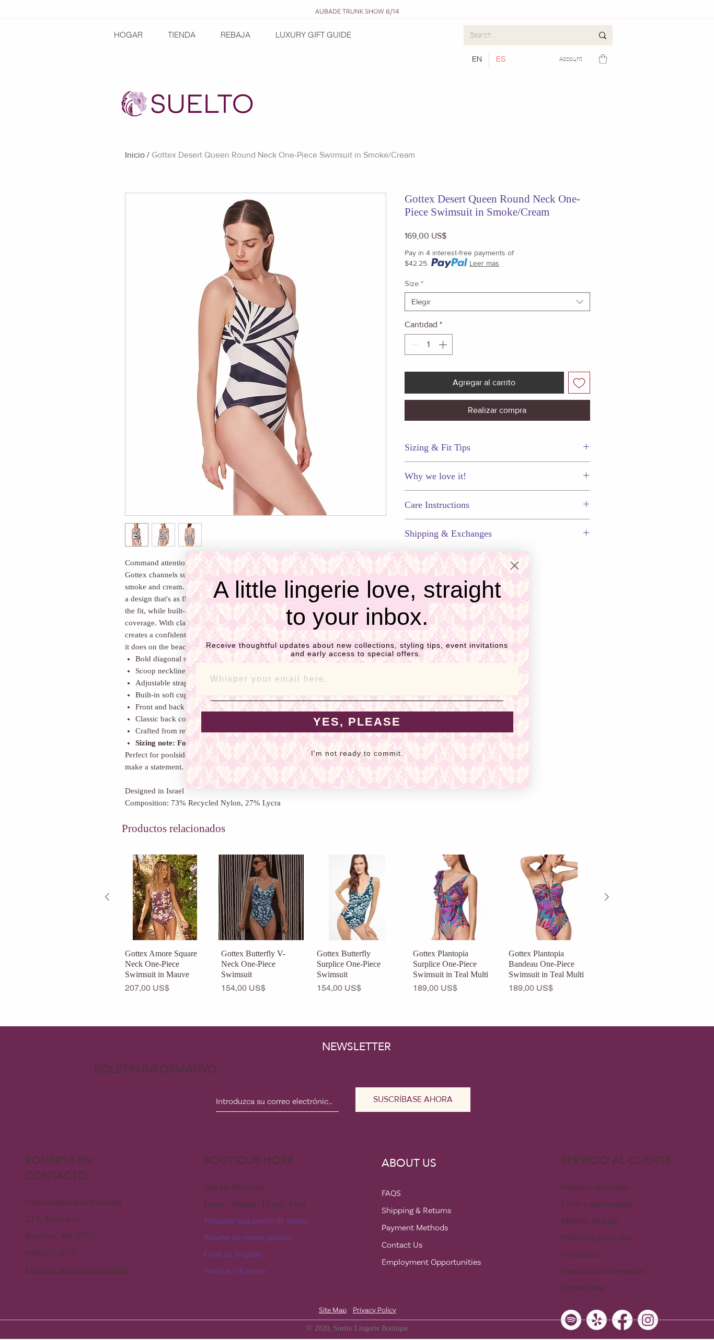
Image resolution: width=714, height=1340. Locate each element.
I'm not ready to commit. (357, 753)
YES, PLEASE (357, 721)
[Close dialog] (514, 565)
